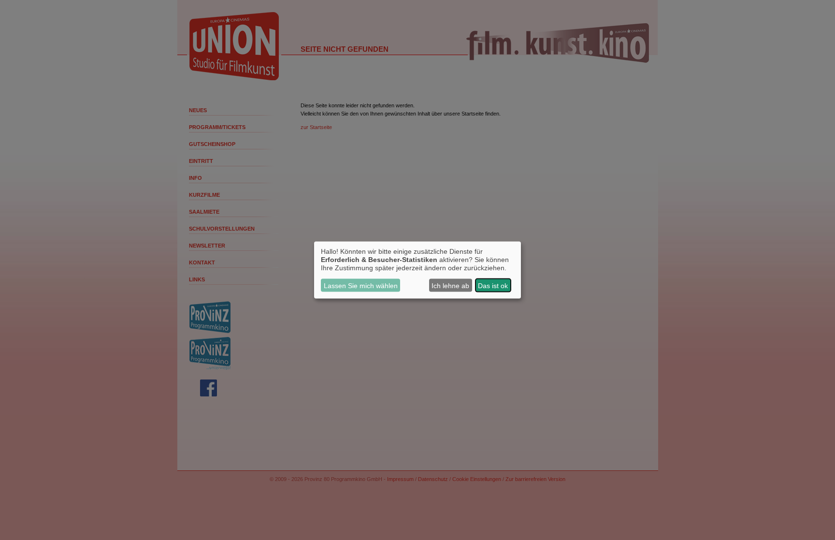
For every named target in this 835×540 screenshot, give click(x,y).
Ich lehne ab (450, 285)
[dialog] (417, 270)
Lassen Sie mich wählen (361, 285)
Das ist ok (493, 285)
